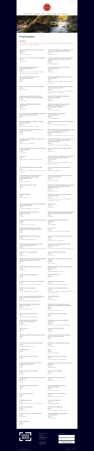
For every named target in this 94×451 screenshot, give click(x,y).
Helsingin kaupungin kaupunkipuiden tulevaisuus (30, 266)
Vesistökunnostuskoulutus (54, 274)
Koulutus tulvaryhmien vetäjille (55, 370)
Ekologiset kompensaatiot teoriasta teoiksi (28, 370)
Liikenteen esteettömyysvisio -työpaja (27, 185)
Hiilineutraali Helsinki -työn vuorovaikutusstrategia (59, 148)
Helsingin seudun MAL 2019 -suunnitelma (57, 356)
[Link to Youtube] (74, 449)
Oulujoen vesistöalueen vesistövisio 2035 (57, 252)
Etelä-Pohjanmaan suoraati (25, 400)
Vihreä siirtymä (33, 44)
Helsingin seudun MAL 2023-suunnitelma (28, 313)
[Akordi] (47, 7)
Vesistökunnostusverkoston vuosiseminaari (57, 313)
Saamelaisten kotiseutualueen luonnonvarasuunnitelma (31, 281)
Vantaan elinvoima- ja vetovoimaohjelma (57, 393)
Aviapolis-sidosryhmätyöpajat (26, 406)
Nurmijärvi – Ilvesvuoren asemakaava (27, 288)
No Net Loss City (51, 228)
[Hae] (69, 14)
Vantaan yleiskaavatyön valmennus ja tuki (28, 385)
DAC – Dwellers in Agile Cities (54, 400)
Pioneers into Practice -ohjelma (26, 393)
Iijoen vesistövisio (52, 204)
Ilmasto (31, 43)
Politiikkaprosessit (68, 43)
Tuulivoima (22, 44)
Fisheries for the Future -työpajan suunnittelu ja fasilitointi (32, 57)
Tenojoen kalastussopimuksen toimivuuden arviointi (31, 343)
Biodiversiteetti (23, 43)
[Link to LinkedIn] (72, 449)
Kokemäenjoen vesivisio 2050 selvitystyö (28, 252)
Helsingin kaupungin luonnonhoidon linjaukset (29, 236)
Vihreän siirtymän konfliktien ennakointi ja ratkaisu (30, 167)
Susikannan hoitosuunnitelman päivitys (56, 377)
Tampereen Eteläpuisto (24, 421)
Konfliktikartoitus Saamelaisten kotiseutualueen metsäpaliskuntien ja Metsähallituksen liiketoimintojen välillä (60, 306)
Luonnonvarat (49, 43)
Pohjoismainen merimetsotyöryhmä (56, 281)
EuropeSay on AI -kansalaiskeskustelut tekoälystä (59, 343)
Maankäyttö (56, 43)
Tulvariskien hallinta (23, 349)
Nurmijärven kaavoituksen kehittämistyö (28, 274)
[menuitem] (70, 1)
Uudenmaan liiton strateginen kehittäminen (57, 288)
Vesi (27, 44)
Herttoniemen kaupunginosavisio (55, 406)
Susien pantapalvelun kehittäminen (55, 328)
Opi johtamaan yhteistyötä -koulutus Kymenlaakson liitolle (61, 121)
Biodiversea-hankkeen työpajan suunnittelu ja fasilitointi (31, 86)
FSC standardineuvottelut (53, 296)
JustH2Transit (22, 156)
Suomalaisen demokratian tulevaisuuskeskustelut (30, 413)
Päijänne (50, 349)
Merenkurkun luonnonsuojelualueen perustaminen (59, 167)
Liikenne (43, 43)
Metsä (61, 43)
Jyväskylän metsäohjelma (25, 194)
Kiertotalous (37, 43)
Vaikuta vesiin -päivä (24, 328)
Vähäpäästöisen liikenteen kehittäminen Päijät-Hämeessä (32, 335)
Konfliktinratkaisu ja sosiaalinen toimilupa (28, 356)
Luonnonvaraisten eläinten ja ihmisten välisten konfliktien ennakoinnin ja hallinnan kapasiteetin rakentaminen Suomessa (60, 59)
